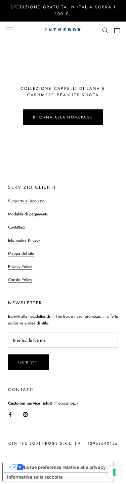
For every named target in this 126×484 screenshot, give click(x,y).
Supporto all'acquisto (26, 201)
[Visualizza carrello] (117, 30)
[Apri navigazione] (9, 29)
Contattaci (16, 227)
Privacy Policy (20, 267)
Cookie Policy (20, 280)
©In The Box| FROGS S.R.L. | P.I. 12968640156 (63, 443)
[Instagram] (25, 414)
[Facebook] (10, 414)
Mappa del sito (21, 253)
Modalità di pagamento (28, 214)
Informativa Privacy (24, 240)
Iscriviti (28, 362)
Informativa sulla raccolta (35, 477)
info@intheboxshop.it (60, 403)
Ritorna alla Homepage (63, 117)
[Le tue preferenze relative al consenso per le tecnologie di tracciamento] (114, 472)
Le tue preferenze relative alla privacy (65, 467)
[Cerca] (105, 30)
